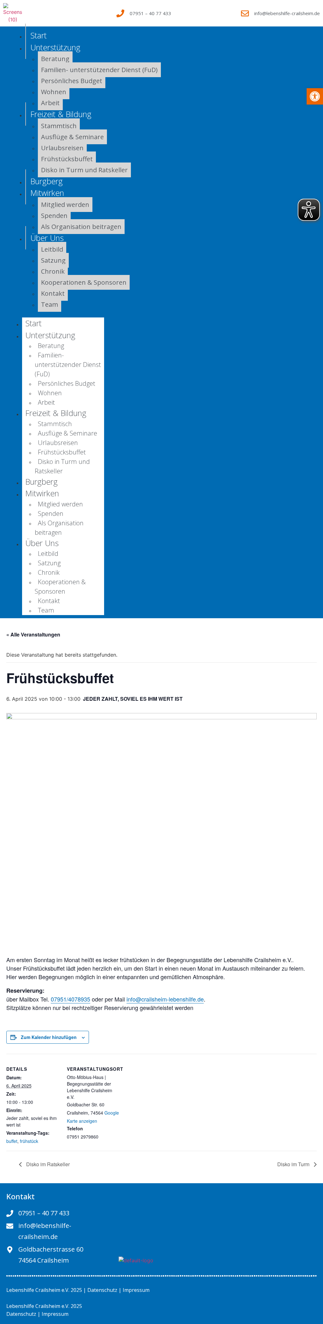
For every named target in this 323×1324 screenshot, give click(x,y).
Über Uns (47, 237)
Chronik (53, 271)
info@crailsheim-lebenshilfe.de (165, 999)
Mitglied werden (65, 204)
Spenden (54, 215)
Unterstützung (55, 47)
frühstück (29, 1141)
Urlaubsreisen (62, 148)
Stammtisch (59, 126)
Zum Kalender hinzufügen (49, 1037)
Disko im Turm (294, 1164)
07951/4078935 (70, 999)
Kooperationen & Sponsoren (83, 282)
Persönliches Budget (71, 81)
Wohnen (53, 92)
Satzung (53, 260)
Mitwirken (47, 192)
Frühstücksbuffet (67, 159)
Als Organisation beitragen (81, 226)
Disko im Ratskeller (47, 1164)
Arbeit (46, 402)
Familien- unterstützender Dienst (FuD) (99, 70)
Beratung (51, 345)
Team (49, 304)
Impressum (136, 1290)
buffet (11, 1141)
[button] (315, 96)
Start (38, 35)
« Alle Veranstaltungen (33, 634)
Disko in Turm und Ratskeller (84, 170)
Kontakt (53, 293)
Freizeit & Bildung (60, 114)
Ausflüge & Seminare (72, 137)
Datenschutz (102, 1290)
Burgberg (41, 481)
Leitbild (48, 553)
